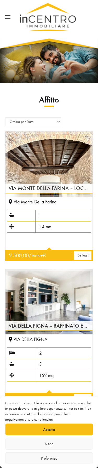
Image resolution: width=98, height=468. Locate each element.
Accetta (49, 429)
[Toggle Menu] (7, 17)
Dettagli (82, 255)
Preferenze (49, 458)
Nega (49, 444)
